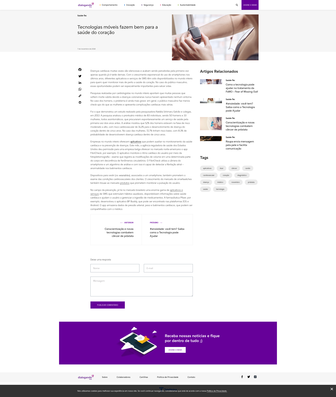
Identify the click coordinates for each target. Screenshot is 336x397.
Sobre (104, 377)
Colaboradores (123, 377)
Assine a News (175, 350)
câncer (234, 168)
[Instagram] (255, 377)
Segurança (148, 5)
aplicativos (207, 168)
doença (206, 182)
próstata (251, 182)
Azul (221, 168)
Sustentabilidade (188, 5)
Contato (191, 377)
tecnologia (220, 189)
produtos (124, 182)
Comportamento (109, 5)
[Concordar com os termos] (331, 389)
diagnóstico (241, 175)
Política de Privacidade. (217, 391)
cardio (247, 168)
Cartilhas (144, 377)
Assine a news (250, 5)
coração (226, 175)
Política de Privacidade (167, 377)
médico (220, 182)
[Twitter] (249, 377)
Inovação (130, 5)
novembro (236, 182)
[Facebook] (242, 377)
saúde (205, 189)
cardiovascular (208, 175)
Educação (166, 5)
